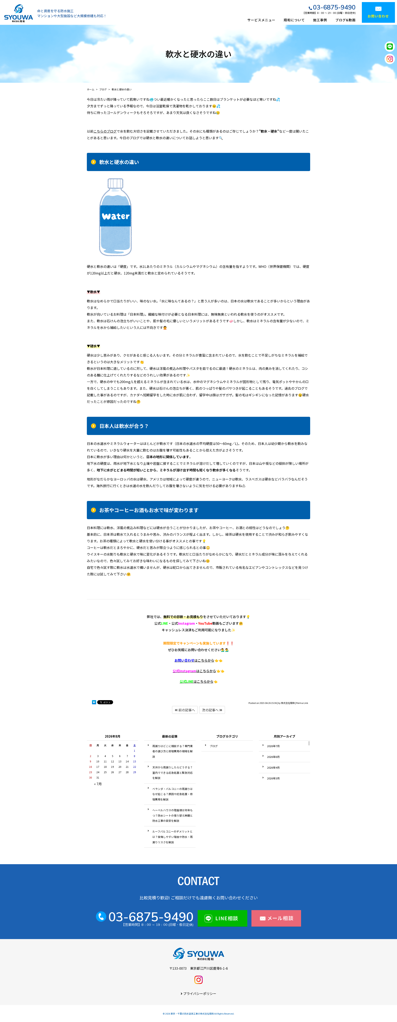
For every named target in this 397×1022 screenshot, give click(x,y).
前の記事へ (186, 709)
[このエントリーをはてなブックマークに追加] (94, 703)
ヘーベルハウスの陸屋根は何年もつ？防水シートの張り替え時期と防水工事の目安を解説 (172, 815)
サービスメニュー (261, 19)
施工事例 (320, 19)
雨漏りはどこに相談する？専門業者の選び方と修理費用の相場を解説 (172, 751)
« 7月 (98, 783)
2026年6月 (273, 757)
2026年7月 (273, 746)
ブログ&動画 (345, 19)
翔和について (294, 19)
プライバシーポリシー (199, 993)
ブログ (214, 746)
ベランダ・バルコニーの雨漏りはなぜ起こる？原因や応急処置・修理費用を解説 (172, 794)
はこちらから (194, 660)
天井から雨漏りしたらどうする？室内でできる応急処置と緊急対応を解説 (172, 772)
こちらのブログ (105, 131)
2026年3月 (273, 778)
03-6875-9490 (334, 7)
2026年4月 (273, 767)
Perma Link (302, 702)
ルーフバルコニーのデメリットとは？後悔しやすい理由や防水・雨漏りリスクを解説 (172, 836)
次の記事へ (210, 709)
